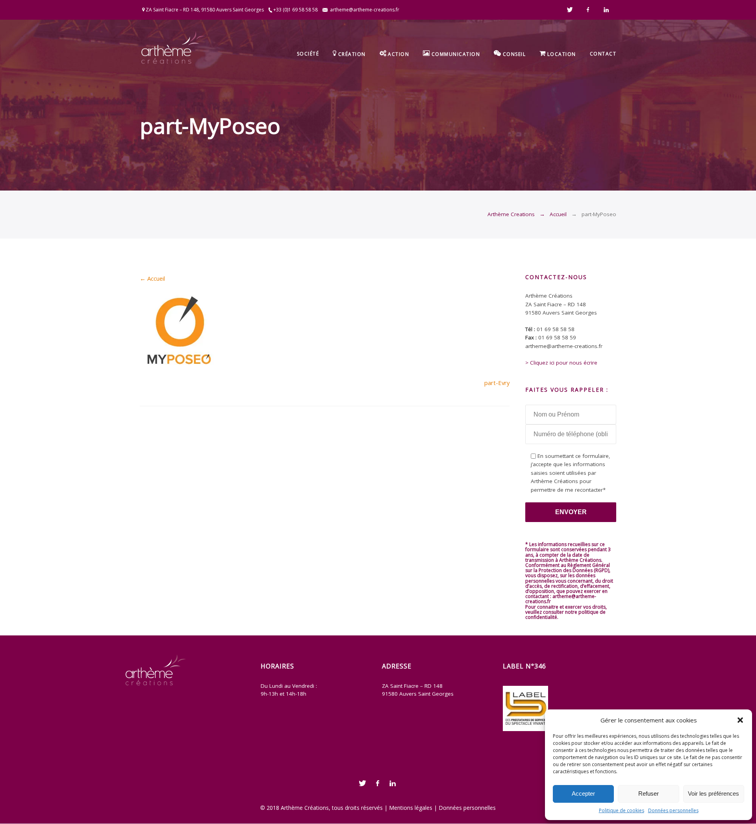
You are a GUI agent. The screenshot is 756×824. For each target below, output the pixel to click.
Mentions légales (410, 807)
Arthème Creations (511, 214)
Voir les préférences (713, 793)
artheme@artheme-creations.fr (364, 9)
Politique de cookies (621, 810)
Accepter (583, 793)
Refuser (648, 793)
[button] (740, 720)
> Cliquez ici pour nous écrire (561, 362)
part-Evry (497, 383)
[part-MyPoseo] (179, 365)
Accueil (558, 214)
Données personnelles (673, 810)
